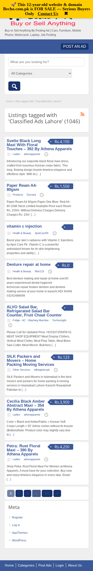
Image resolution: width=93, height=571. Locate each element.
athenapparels (32, 154)
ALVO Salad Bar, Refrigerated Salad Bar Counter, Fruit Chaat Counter (34, 311)
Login (60, 565)
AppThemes (20, 532)
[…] (38, 174)
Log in (16, 525)
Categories (26, 565)
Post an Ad (74, 46)
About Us (75, 565)
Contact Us (48, 13)
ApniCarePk (42, 233)
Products (18, 194)
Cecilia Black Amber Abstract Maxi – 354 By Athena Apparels (26, 405)
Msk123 (39, 271)
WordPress (19, 540)
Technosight (59, 320)
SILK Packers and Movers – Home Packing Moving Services (30, 360)
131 (47, 493)
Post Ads (45, 565)
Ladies (16, 154)
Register (17, 517)
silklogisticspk (42, 369)
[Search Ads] (14, 86)
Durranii (31, 194)
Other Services (21, 369)
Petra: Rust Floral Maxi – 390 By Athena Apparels (23, 450)
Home (9, 101)
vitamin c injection (24, 226)
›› (57, 493)
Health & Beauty (22, 233)
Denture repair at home (29, 264)
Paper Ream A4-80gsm (22, 187)
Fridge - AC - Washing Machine (31, 320)
